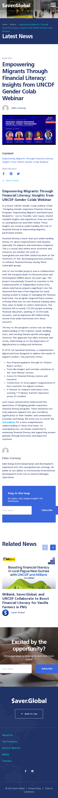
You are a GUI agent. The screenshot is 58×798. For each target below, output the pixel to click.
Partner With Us (11, 748)
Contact (6, 761)
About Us (7, 735)
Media (13, 25)
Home (4, 25)
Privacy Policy (35, 788)
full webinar (8, 422)
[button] (45, 547)
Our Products (9, 741)
